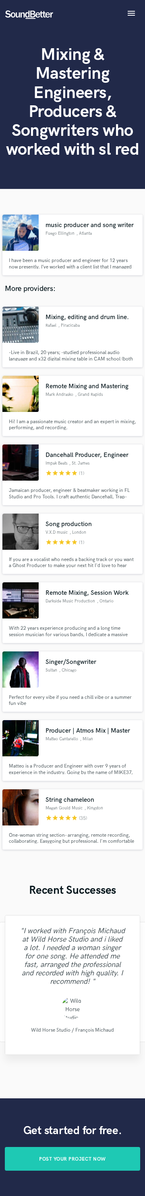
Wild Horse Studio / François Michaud (72, 1030)
